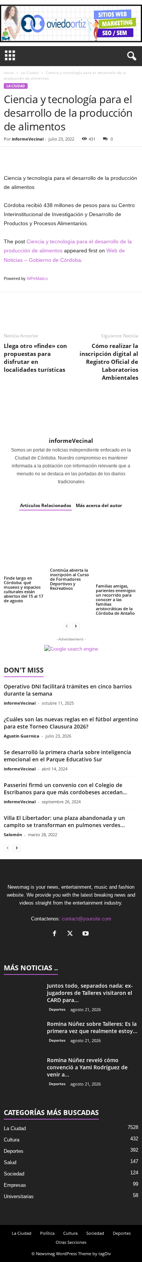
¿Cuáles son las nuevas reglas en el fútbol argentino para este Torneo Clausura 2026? (71, 723)
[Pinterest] (46, 157)
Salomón (13, 834)
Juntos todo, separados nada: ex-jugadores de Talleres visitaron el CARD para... (90, 993)
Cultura (11, 1140)
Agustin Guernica (21, 736)
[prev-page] (66, 626)
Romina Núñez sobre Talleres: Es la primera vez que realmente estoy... (92, 1027)
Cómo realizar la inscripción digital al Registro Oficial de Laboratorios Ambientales (109, 361)
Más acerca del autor (99, 505)
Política (47, 1233)
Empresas (15, 1185)
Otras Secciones (71, 1242)
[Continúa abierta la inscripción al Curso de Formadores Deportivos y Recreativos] (71, 542)
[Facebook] (11, 157)
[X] (72, 934)
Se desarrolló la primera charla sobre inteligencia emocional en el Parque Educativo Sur (67, 756)
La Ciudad (30, 72)
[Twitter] (28, 157)
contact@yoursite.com (86, 919)
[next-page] (76, 626)
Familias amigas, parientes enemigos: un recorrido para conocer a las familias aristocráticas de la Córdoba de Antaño (116, 599)
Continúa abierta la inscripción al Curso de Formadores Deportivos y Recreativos (69, 579)
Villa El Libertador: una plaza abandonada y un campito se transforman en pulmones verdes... (64, 821)
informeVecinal (28, 139)
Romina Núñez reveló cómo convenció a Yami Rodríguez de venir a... (87, 1067)
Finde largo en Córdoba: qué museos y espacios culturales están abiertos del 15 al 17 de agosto (23, 589)
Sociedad (14, 1174)
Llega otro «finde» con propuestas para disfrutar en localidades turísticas (35, 357)
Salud (10, 1162)
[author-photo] (71, 414)
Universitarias (19, 1196)
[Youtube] (87, 934)
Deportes (57, 1009)
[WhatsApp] (63, 157)
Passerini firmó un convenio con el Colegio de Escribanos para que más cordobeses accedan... (65, 788)
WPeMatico (37, 278)
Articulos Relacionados (45, 505)
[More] (81, 157)
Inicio (9, 72)
